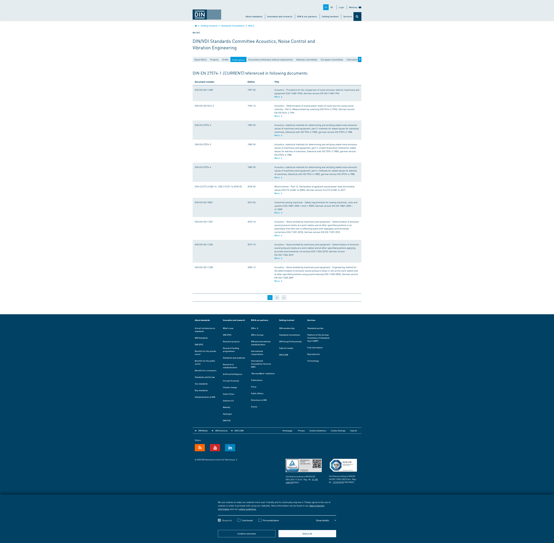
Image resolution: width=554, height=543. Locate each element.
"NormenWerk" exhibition (263, 373)
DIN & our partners (307, 16)
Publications (256, 380)
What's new (228, 328)
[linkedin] (230, 447)
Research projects (231, 341)
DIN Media (203, 430)
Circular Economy (231, 380)
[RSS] (200, 447)
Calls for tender (286, 348)
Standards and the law (205, 377)
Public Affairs (257, 393)
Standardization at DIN (205, 397)
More (277, 96)
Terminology (313, 360)
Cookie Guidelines (317, 430)
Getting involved (330, 16)
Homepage (287, 430)
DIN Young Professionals (290, 341)
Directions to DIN (259, 400)
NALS (251, 25)
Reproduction (313, 354)
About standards (254, 16)
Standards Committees (233, 25)
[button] (326, 520)
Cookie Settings (338, 430)
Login (341, 7)
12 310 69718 (338, 482)
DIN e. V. (255, 328)
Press (253, 386)
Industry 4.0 (228, 400)
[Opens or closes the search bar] (357, 16)
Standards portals (315, 328)
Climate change (230, 387)
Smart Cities (228, 394)
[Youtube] (215, 447)
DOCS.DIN (283, 354)
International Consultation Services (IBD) (261, 363)
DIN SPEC (199, 344)
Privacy (301, 430)
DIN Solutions (221, 430)
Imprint (353, 430)
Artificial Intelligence (232, 374)
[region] (277, 513)
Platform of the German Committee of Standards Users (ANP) (318, 337)
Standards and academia (234, 357)
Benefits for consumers (205, 370)
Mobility (226, 407)
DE (332, 7)
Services (347, 16)
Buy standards (201, 390)
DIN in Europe (257, 334)
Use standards (201, 383)
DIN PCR (227, 420)
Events (254, 406)
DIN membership (287, 328)
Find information (315, 347)
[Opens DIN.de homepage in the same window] (206, 13)
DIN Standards (201, 337)
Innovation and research (279, 16)
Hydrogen (227, 413)
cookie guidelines (247, 509)
